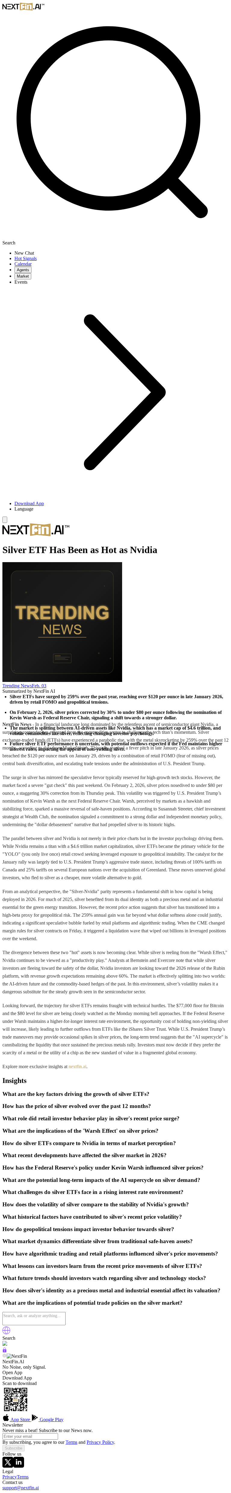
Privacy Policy (100, 1442)
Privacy (9, 1476)
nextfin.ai (77, 1066)
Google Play (50, 1419)
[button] (121, 509)
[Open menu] (4, 520)
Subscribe (13, 1448)
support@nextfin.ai (20, 1487)
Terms (71, 1442)
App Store (20, 1419)
